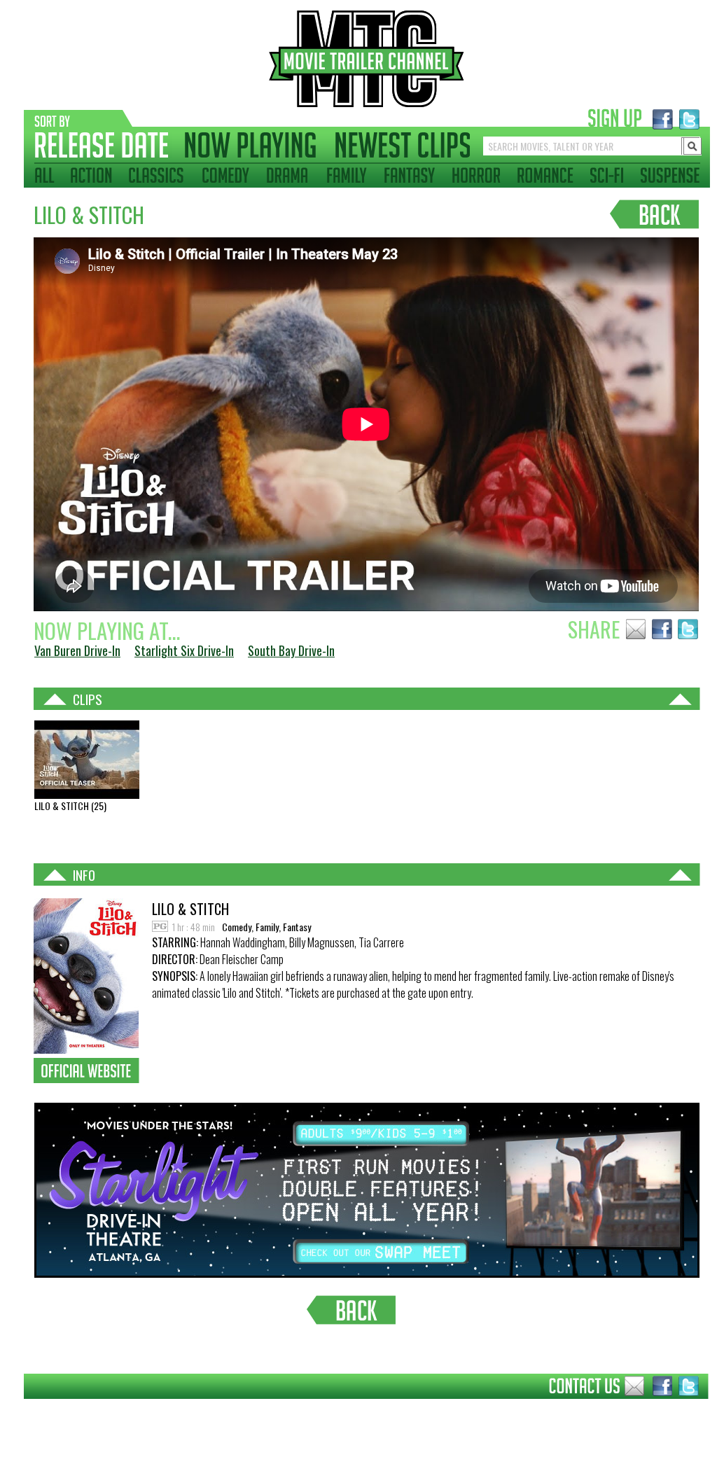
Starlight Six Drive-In (184, 650)
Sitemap (13, 1409)
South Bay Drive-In (291, 650)
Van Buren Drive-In (77, 650)
